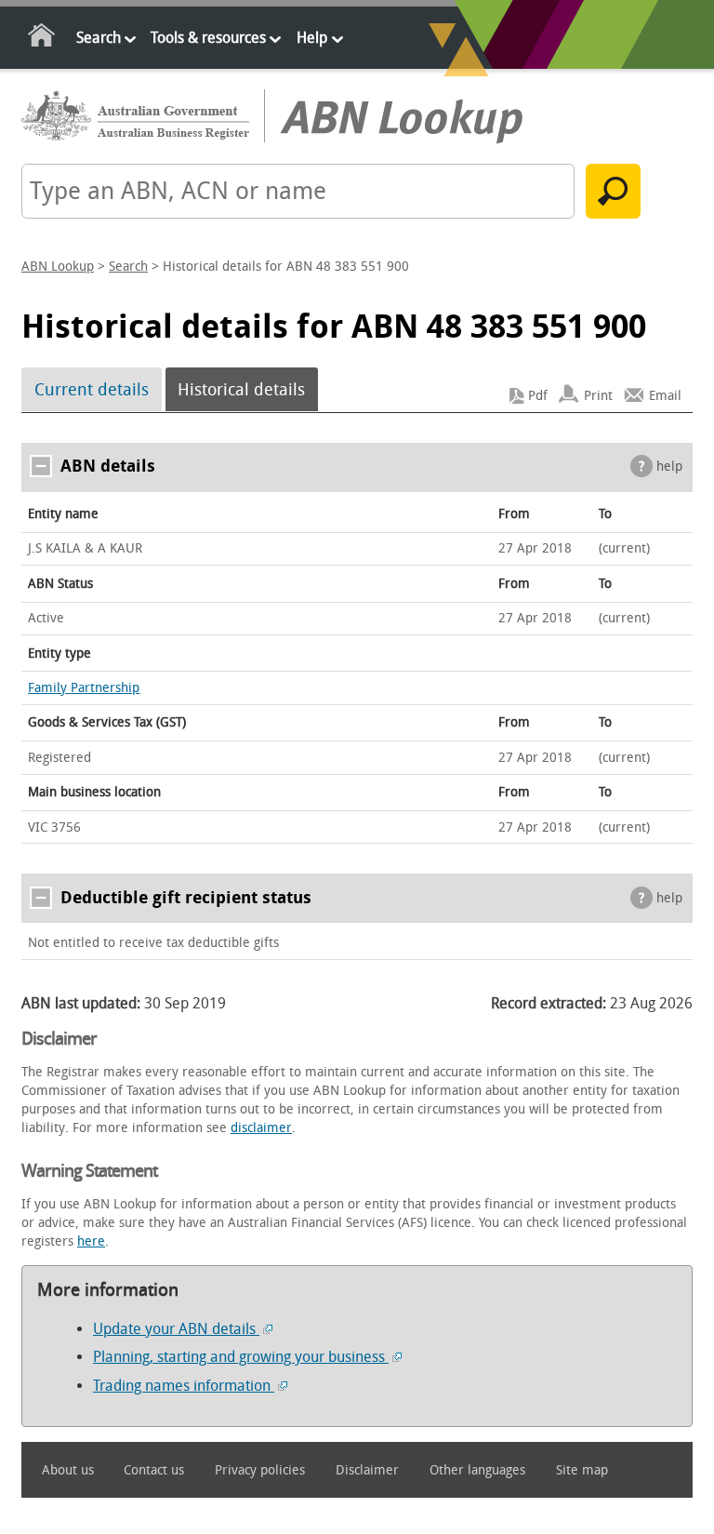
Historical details (241, 390)
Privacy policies (260, 1470)
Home (42, 38)
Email (665, 396)
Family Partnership (83, 688)
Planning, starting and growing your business (241, 1357)
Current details (91, 390)
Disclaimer (367, 1470)
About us (68, 1470)
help (669, 466)
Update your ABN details (176, 1329)
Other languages (477, 1470)
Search (98, 38)
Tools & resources (208, 38)
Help (312, 38)
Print (598, 396)
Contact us (154, 1470)
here (91, 1241)
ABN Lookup (57, 266)
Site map (582, 1470)
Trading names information (183, 1385)
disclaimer (261, 1128)
